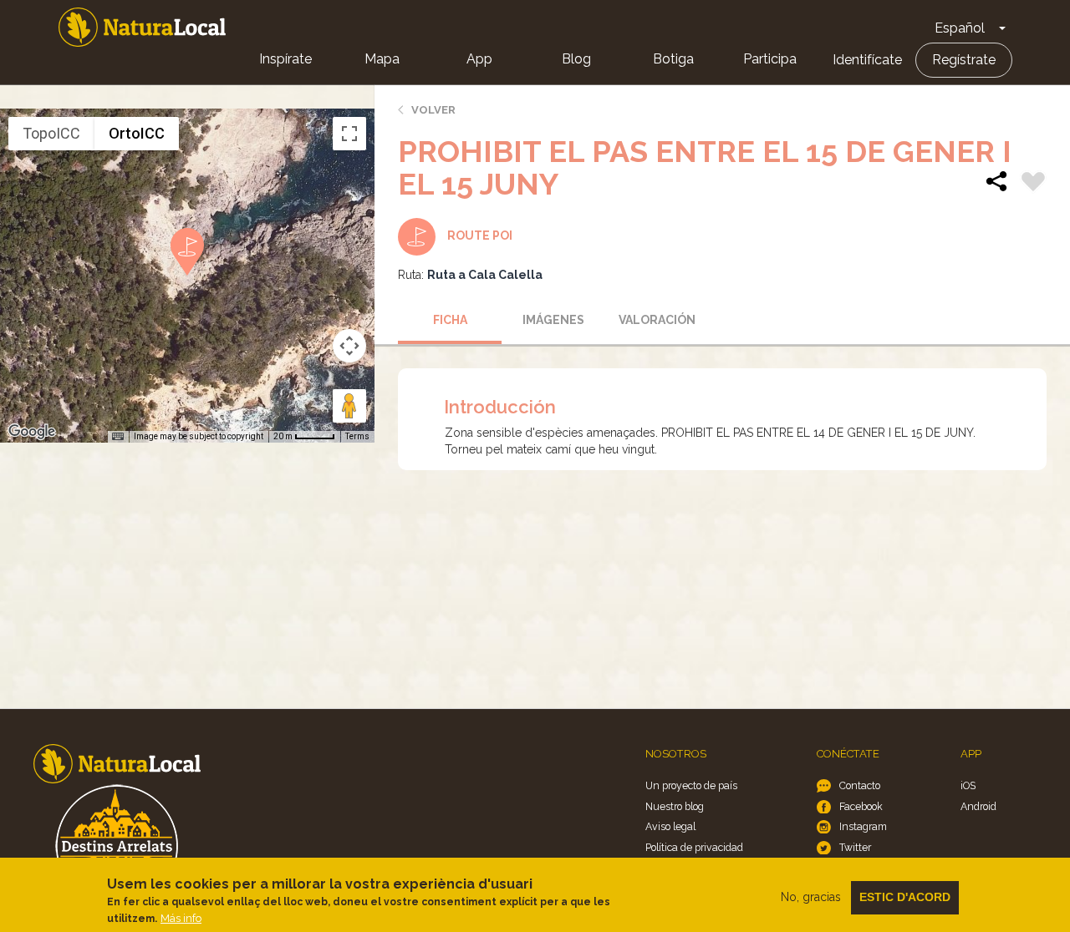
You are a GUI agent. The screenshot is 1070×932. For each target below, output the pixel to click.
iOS (968, 785)
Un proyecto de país (691, 785)
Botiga (673, 59)
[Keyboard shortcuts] (118, 437)
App (479, 59)
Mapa (382, 59)
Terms (357, 436)
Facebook (861, 806)
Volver (433, 110)
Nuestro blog (674, 806)
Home (142, 27)
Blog (576, 59)
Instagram (863, 826)
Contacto (859, 785)
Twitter (855, 847)
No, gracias (811, 897)
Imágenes (553, 320)
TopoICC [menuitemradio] (51, 133)
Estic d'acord (904, 897)
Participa (770, 59)
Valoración (657, 320)
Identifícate (867, 60)
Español (960, 28)
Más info (180, 918)
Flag (1033, 183)
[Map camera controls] (349, 345)
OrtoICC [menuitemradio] (137, 133)
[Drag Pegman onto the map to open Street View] (349, 406)
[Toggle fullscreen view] (349, 133)
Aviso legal (670, 826)
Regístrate (964, 60)
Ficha (450, 320)
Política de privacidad (694, 847)
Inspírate (285, 59)
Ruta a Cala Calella (485, 274)
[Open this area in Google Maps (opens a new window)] (31, 432)
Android (978, 806)
